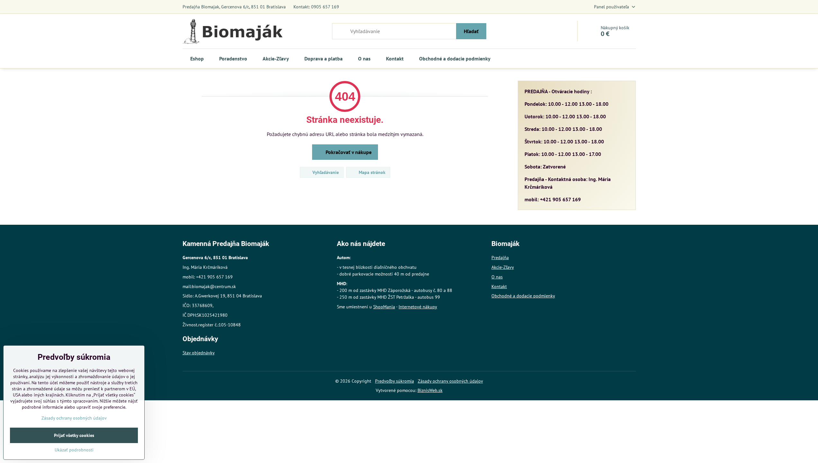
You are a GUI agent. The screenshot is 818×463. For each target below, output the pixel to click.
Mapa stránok (371, 172)
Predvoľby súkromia (394, 381)
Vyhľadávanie (325, 172)
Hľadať (471, 31)
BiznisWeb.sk (430, 390)
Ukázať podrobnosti (74, 450)
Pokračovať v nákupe (348, 152)
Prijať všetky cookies (74, 435)
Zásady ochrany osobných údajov (450, 381)
